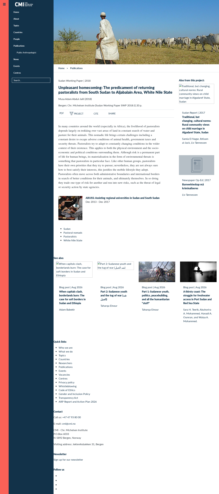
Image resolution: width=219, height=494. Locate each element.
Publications (19, 45)
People (16, 38)
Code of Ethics (67, 390)
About (16, 18)
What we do (66, 351)
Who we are (65, 347)
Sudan (67, 229)
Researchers (65, 363)
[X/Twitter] (60, 476)
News (16, 59)
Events (16, 65)
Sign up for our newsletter (68, 459)
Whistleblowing (67, 386)
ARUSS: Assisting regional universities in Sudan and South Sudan (123, 198)
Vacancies (64, 374)
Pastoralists (70, 236)
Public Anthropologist (26, 52)
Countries (17, 32)
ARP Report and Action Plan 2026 (78, 401)
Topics (16, 25)
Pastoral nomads (72, 232)
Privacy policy (66, 382)
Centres (17, 72)
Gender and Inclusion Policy (74, 394)
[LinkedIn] (60, 489)
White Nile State (72, 240)
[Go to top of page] (211, 487)
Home (16, 11)
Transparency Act (68, 398)
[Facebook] (60, 480)
